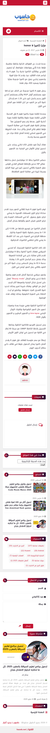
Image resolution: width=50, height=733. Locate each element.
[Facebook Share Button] (40, 357)
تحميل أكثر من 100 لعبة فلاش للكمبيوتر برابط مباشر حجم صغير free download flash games (18, 505)
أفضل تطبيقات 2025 (19, 560)
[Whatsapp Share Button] (20, 357)
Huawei (25, 550)
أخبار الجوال (22, 40)
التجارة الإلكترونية (35, 555)
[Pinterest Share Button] (30, 357)
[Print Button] (10, 357)
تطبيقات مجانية (36, 545)
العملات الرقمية (16, 555)
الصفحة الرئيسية (36, 40)
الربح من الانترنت (16, 545)
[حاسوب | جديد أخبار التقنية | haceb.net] (25, 17)
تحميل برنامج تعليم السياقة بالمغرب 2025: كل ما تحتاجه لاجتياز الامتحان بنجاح (19, 523)
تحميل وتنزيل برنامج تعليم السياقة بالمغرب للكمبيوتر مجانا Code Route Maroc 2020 (18, 487)
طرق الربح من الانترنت (35, 565)
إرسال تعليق (25, 409)
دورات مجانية (38, 560)
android (39, 550)
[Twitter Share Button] (35, 357)
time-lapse (34, 313)
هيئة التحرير (41, 699)
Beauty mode (18, 278)
